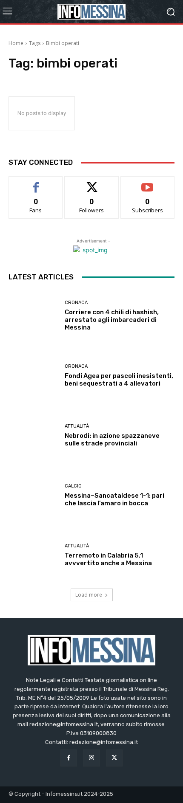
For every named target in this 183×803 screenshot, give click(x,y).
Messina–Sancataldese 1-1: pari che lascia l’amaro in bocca (114, 499)
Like (36, 183)
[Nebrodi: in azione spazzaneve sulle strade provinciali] (33, 435)
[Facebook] (68, 757)
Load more (88, 594)
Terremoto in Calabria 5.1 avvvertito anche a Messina (108, 559)
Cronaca (76, 302)
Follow (92, 183)
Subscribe (147, 183)
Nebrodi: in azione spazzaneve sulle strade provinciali (112, 439)
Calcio (73, 486)
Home (16, 43)
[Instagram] (91, 757)
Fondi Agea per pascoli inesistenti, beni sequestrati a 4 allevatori (119, 379)
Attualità (77, 426)
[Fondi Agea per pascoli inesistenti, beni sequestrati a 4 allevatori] (33, 375)
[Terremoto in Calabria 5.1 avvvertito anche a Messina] (33, 555)
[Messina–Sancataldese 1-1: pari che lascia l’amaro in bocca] (33, 495)
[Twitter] (114, 757)
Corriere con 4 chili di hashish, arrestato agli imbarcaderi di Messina (112, 319)
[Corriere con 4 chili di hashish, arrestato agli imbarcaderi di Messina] (33, 316)
